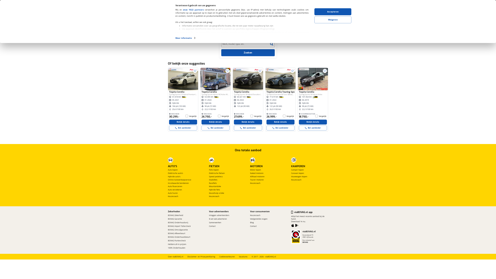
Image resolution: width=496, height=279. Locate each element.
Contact (212, 226)
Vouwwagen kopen (299, 176)
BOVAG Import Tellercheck (179, 226)
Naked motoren (257, 173)
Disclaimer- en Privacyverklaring (201, 256)
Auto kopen (173, 170)
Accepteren (333, 11)
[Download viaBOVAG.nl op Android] (296, 226)
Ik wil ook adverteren (218, 219)
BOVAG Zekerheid (175, 215)
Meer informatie (183, 38)
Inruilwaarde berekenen (178, 183)
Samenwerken (215, 222)
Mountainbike (215, 186)
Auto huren (173, 193)
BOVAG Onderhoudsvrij (178, 222)
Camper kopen (297, 170)
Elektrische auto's (175, 173)
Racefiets (213, 183)
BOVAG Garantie (175, 219)
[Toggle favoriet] (195, 71)
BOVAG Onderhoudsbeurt (179, 237)
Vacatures (243, 256)
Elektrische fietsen (217, 173)
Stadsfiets (213, 180)
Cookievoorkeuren (227, 256)
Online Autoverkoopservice (179, 180)
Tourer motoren (257, 180)
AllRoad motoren (257, 176)
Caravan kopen (297, 173)
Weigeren (333, 19)
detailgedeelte (274, 32)
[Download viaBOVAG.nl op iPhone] (292, 226)
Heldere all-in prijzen (177, 244)
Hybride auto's (174, 176)
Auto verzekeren (175, 189)
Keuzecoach (173, 196)
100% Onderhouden (176, 248)
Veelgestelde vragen (259, 219)
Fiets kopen (214, 170)
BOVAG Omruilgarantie (178, 229)
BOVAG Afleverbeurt (176, 233)
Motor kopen (255, 170)
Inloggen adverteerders (219, 215)
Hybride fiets (214, 189)
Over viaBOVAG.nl (175, 256)
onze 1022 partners (193, 9)
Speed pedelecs (216, 176)
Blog (252, 222)
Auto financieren (175, 186)
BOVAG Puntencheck (177, 240)
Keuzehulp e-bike (216, 193)
